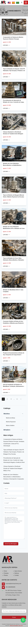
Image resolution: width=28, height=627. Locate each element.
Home (5, 571)
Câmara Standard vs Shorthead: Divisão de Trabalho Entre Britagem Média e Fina (13, 133)
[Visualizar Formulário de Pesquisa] (21, 2)
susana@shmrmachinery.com (13, 583)
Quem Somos (18, 571)
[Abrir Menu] (26, 2)
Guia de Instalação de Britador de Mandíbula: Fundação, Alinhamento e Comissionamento (13, 386)
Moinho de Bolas (10, 418)
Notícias (16, 573)
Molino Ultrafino (10, 425)
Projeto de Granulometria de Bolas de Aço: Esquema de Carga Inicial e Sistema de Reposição (13, 354)
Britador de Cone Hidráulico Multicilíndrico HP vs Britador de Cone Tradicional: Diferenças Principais (14, 228)
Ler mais (6, 45)
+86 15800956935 (10, 587)
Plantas (6, 575)
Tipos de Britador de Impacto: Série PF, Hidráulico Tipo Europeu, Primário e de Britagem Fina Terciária (14, 70)
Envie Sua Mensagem (11, 543)
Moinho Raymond (10, 421)
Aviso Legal (20, 625)
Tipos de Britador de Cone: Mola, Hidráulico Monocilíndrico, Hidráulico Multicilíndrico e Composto (13, 260)
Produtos (6, 573)
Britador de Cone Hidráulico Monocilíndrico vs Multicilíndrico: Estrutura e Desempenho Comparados (14, 165)
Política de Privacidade (14, 625)
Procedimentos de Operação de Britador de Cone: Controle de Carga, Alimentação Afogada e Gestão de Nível (14, 460)
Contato (16, 575)
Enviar (14, 617)
